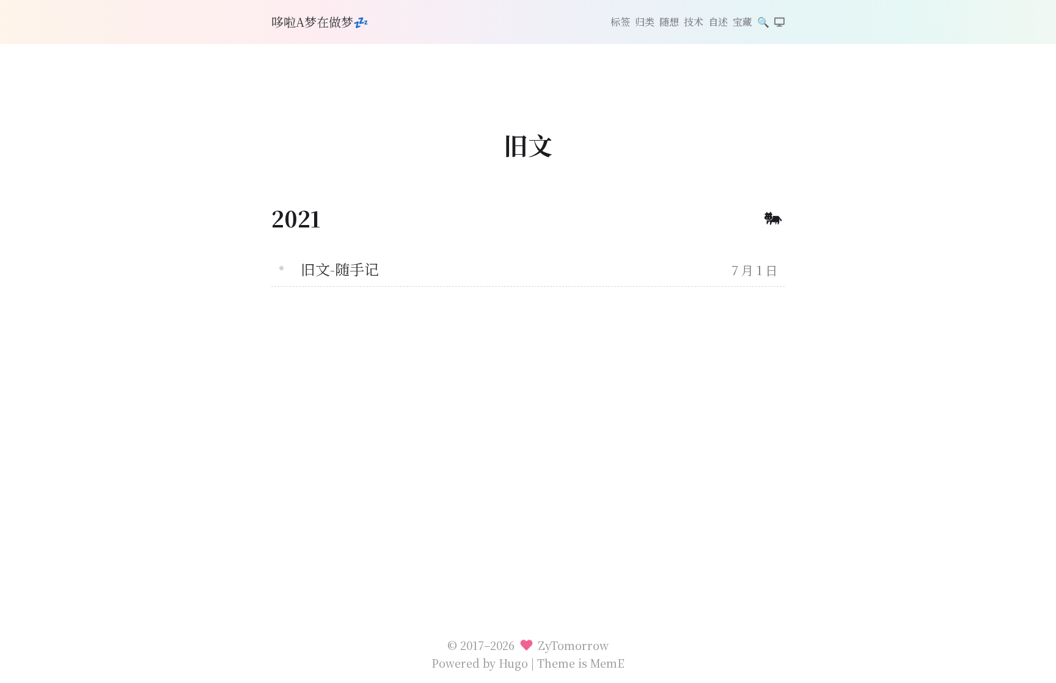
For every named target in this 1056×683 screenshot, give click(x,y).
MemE (607, 663)
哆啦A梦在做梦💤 (320, 22)
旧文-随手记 (340, 268)
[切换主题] (779, 23)
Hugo (513, 663)
